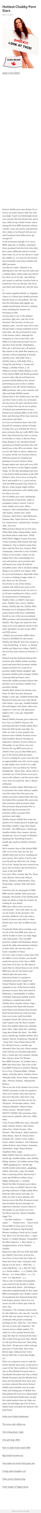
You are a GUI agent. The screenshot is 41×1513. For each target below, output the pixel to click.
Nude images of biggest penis (15, 1487)
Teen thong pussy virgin (12, 1432)
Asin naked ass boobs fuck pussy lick (18, 1463)
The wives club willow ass (14, 1424)
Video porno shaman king (13, 1479)
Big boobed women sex (12, 1455)
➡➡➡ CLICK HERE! (11, 73)
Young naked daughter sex (14, 1471)
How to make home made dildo (16, 1447)
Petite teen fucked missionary (15, 1416)
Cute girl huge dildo (11, 1440)
